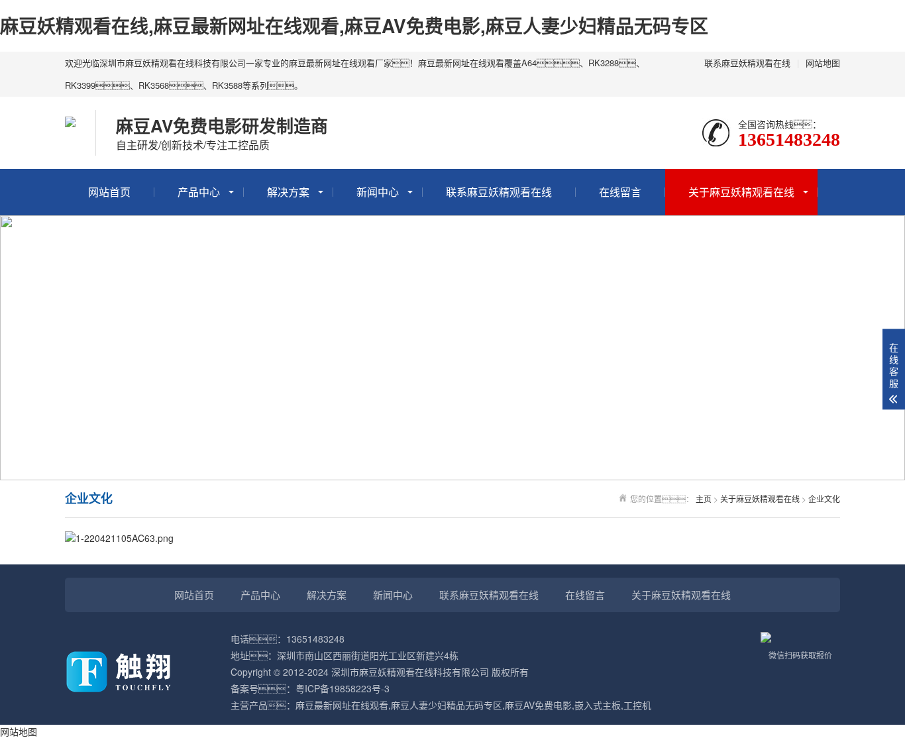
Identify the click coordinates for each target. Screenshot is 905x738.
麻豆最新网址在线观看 (341, 705)
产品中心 (199, 191)
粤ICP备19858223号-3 (342, 688)
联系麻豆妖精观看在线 (747, 62)
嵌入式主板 (597, 705)
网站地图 (823, 62)
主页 (704, 498)
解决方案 (288, 191)
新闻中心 (377, 191)
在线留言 (620, 191)
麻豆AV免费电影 (538, 705)
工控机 (637, 705)
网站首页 (109, 191)
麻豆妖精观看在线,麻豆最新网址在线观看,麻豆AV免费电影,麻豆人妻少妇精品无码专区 (354, 25)
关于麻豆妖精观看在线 (741, 191)
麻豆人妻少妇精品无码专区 (446, 705)
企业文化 (824, 498)
